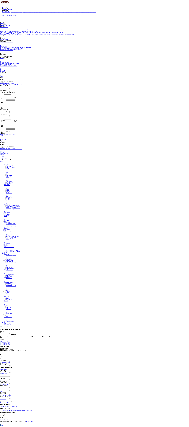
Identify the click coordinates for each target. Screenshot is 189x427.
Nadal (45, 12)
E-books (3, 11)
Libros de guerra (27, 28)
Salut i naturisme (17, 32)
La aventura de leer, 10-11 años (11, 285)
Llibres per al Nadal (7, 219)
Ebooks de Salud (3, 50)
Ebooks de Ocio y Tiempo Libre (12, 48)
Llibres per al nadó (7, 211)
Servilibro (3, 425)
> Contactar (16, 406)
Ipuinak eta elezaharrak (9, 234)
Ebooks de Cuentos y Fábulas (5, 44)
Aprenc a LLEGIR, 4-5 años (10, 223)
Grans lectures (6, 215)
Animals (62, 12)
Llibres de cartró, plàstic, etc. (21, 12)
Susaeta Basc (4, 230)
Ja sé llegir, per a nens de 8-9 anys (31, 29)
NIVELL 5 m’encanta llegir (69, 29)
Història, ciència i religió (37, 32)
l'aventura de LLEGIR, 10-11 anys (11, 225)
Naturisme (2, 63)
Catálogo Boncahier (7, 138)
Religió (24, 28)
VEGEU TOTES (3, 139)
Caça (1, 61)
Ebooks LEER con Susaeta (8, 282)
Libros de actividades (92, 12)
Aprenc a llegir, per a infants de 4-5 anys (6, 29)
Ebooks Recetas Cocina (4, 45)
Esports (31, 28)
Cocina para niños (79, 12)
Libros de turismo (35, 28)
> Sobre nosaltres (3, 406)
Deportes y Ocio (6, 269)
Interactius (30, 12)
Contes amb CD (6, 213)
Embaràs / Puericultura (15, 63)
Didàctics (27, 12)
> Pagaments (10, 410)
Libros (3, 4)
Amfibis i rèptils (11, 60)
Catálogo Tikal (18, 138)
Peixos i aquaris (5, 60)
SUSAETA (3, 89)
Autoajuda (10, 63)
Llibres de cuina (6, 218)
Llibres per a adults (7, 229)
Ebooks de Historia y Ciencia (4, 49)
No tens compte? (13, 83)
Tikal (6, 11)
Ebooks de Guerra (18, 49)
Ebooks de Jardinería (3, 46)
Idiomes (70, 12)
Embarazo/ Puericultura (9, 50)
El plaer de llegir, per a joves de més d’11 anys (58, 29)
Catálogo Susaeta (13, 138)
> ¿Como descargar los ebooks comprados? (19, 410)
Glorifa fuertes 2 (4, 9)
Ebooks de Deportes (3, 48)
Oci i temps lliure (40, 28)
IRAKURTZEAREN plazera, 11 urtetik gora (13, 251)
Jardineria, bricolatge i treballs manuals (27, 32)
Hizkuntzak (6, 245)
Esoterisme (45, 28)
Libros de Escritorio (3, 33)
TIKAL (8, 89)
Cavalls (20, 60)
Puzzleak (7, 239)
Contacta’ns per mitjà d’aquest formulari (6, 402)
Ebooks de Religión (12, 49)
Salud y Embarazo (7, 277)
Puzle (46, 12)
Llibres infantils (8, 31)
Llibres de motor (52, 28)
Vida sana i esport (12, 32)
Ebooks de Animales (3, 47)
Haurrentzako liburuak (8, 231)
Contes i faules (14, 12)
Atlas (1, 42)
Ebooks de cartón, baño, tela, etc (15, 44)
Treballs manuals (63, 28)
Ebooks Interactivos (23, 44)
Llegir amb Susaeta (34, 31)
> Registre (31, 410)
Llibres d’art (7, 65)
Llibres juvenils (4, 7)
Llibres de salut (77, 28)
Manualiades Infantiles (85, 12)
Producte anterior (3, 399)
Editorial (3, 14)
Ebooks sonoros (28, 44)
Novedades (2, 138)
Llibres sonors (34, 12)
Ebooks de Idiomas (5, 42)
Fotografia (48, 28)
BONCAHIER (12, 89)
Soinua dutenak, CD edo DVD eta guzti (12, 236)
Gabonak (5, 242)
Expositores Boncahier (16, 33)
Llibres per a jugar (7, 212)
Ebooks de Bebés (10, 42)
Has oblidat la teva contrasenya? (5, 83)
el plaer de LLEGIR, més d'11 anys (11, 226)
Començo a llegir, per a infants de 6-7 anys (19, 29)
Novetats (1, 161)
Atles (5, 221)
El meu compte (2, 71)
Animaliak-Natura (7, 243)
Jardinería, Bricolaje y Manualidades (10, 262)
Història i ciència (73, 12)
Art (22, 28)
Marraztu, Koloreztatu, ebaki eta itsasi (12, 237)
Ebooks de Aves (14, 47)
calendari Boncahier (10, 33)
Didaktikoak (6, 244)
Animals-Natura (72, 28)
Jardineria (5, 64)
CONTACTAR (2, 70)
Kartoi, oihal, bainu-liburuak (10, 233)
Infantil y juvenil (6, 254)
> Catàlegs (12, 406)
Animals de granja (25, 60)
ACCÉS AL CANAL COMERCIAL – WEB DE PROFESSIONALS (11, 84)
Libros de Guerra (51, 32)
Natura (64, 12)
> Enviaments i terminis (4, 410)
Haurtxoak (8, 241)
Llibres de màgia (58, 12)
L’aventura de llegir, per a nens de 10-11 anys (44, 29)
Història (20, 28)
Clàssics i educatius (7, 214)
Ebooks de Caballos (20, 47)
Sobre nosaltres (2, 67)
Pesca (3, 61)
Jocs (8, 62)
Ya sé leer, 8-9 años (9, 284)
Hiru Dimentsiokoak (9, 238)
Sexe (20, 32)
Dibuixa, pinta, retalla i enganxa (7, 12)
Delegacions (2, 68)
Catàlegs (5, 325)
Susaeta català (4, 210)
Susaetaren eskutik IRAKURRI (9, 247)
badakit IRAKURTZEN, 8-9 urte (11, 249)
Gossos (1, 60)
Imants (48, 12)
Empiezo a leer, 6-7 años (10, 283)
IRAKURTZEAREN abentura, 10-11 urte (12, 250)
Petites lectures (6, 220)
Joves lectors (6, 228)
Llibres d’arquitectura (12, 65)
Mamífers (15, 60)
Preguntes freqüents (3, 69)
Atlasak (5, 246)
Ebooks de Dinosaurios (27, 47)
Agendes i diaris (38, 12)
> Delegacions (8, 406)
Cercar (2, 108)
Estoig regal (43, 32)
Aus (8, 60)
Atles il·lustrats (9, 9)
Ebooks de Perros (9, 47)
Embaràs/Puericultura (82, 28)
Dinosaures (67, 12)
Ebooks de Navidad (40, 44)
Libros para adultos (19, 31)
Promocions (2, 325)
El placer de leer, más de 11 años (11, 286)
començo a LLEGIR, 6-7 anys (11, 224)
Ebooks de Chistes (34, 44)
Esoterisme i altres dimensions (58, 32)
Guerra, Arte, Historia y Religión (9, 273)
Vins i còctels (8, 28)
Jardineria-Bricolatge (58, 28)
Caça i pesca (7, 32)
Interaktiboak (8, 235)
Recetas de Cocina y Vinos (8, 260)
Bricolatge (68, 28)
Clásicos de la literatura (4, 39)
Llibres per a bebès (3, 21)
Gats (22, 60)
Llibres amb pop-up (52, 12)
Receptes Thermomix (13, 28)
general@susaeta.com (29, 421)
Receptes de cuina (3, 28)
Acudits (42, 12)
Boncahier (8, 11)
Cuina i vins (46, 32)
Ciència (18, 28)
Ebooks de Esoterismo (20, 48)
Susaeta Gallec (4, 252)
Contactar (1, 135)
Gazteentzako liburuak (8, 232)
